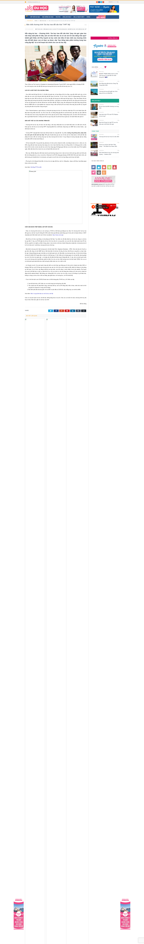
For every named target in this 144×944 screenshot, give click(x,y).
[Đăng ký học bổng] (93, 167)
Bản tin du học (39, 29)
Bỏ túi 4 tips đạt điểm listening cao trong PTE (109, 107)
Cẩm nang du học (47, 29)
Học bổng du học (48, 17)
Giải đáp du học (71, 29)
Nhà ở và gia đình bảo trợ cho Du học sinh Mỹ (42, 293)
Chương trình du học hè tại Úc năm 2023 (109, 136)
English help (67, 17)
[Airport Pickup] (93, 172)
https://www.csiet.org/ (57, 235)
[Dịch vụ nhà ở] (104, 167)
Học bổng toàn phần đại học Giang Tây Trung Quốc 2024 (108, 84)
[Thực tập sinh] (104, 172)
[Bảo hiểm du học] (114, 167)
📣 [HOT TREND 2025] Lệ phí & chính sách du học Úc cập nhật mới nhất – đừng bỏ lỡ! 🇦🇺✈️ (108, 75)
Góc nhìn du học (80, 29)
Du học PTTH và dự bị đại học (59, 29)
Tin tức (58, 17)
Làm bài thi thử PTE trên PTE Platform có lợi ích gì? (108, 115)
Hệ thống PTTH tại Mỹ (36, 167)
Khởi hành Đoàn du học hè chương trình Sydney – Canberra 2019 (109, 153)
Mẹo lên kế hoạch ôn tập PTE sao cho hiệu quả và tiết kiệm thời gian (108, 123)
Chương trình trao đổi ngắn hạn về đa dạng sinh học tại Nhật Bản (108, 92)
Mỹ (85, 29)
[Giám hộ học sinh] (99, 172)
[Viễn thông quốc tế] (109, 167)
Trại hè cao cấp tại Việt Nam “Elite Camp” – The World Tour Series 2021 (108, 145)
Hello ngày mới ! (78, 17)
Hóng (88, 17)
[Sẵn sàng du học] (36, 7)
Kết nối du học (35, 17)
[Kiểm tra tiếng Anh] (99, 167)
